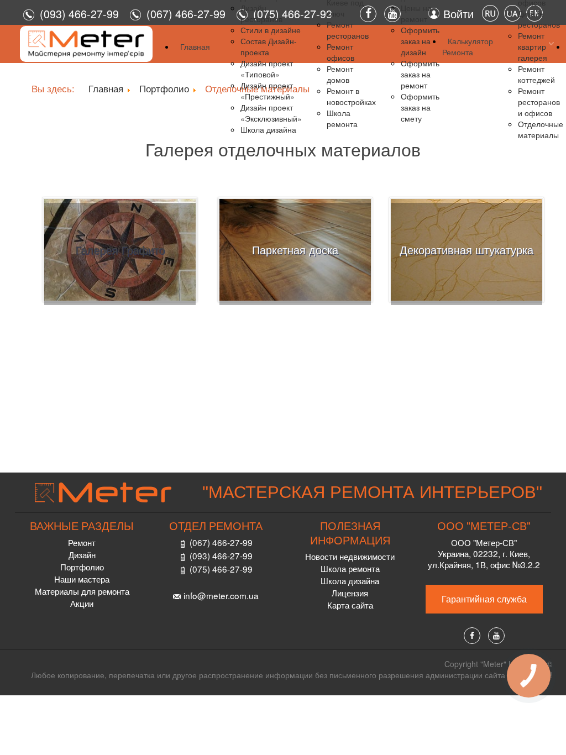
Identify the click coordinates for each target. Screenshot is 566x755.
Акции (81, 603)
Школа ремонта (350, 568)
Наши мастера (81, 578)
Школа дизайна (350, 580)
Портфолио (82, 566)
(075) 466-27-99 (221, 569)
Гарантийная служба (484, 599)
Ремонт (82, 542)
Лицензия (350, 592)
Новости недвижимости (350, 556)
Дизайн (82, 554)
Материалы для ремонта (82, 590)
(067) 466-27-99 (221, 542)
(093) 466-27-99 (79, 14)
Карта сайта (350, 604)
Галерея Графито (120, 250)
